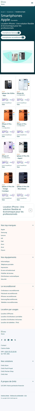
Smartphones (10, 11)
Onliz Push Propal (7, 368)
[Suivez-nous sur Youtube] (12, 340)
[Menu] (32, 3)
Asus (2, 244)
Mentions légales (5, 395)
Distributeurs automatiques (10, 276)
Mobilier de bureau (7, 273)
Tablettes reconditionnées (9, 302)
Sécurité (3, 279)
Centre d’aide (5, 348)
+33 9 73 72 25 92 (10, 351)
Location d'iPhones (7, 313)
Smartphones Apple (20, 11)
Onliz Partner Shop (7, 371)
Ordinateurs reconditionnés (10, 290)
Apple (3, 229)
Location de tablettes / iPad (10, 322)
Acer (2, 247)
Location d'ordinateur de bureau (11, 319)
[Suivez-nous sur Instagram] (5, 340)
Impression (4, 267)
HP (2, 238)
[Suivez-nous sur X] (15, 340)
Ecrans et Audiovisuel (8, 270)
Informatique (5, 261)
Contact (3, 345)
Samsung (4, 232)
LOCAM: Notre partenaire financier (12, 385)
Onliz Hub (4, 374)
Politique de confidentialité (16, 395)
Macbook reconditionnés (9, 293)
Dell (2, 241)
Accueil (3, 11)
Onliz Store (4, 365)
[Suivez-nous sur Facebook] (1, 340)
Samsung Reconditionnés (9, 299)
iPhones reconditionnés (8, 296)
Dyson (3, 250)
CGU (25, 395)
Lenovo (3, 235)
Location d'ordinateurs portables (11, 316)
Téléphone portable (7, 264)
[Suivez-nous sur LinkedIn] (8, 340)
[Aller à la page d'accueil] (4, 3)
